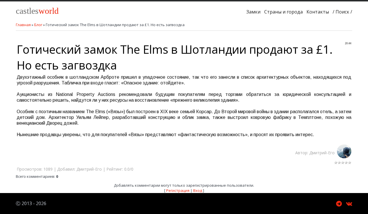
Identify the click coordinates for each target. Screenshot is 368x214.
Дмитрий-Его (323, 152)
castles (37, 11)
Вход (197, 190)
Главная (23, 24)
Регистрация (177, 190)
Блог (38, 24)
